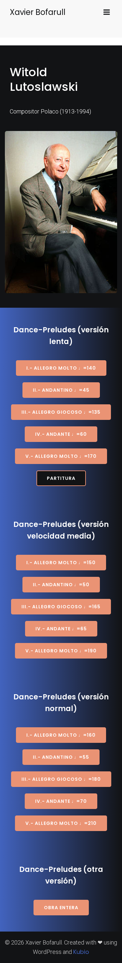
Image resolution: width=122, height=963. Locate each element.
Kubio (81, 952)
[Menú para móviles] (106, 12)
